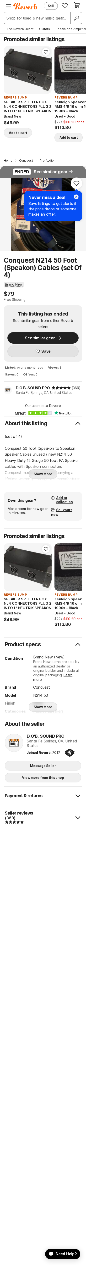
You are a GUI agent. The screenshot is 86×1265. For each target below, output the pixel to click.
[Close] (76, 197)
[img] (61, 388)
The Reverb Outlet (20, 29)
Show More (43, 474)
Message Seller (43, 766)
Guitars (44, 29)
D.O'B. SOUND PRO (33, 387)
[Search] (76, 18)
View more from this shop (43, 778)
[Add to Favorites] (46, 52)
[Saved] (64, 5)
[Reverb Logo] (25, 6)
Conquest (41, 687)
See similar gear (51, 171)
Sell (51, 6)
